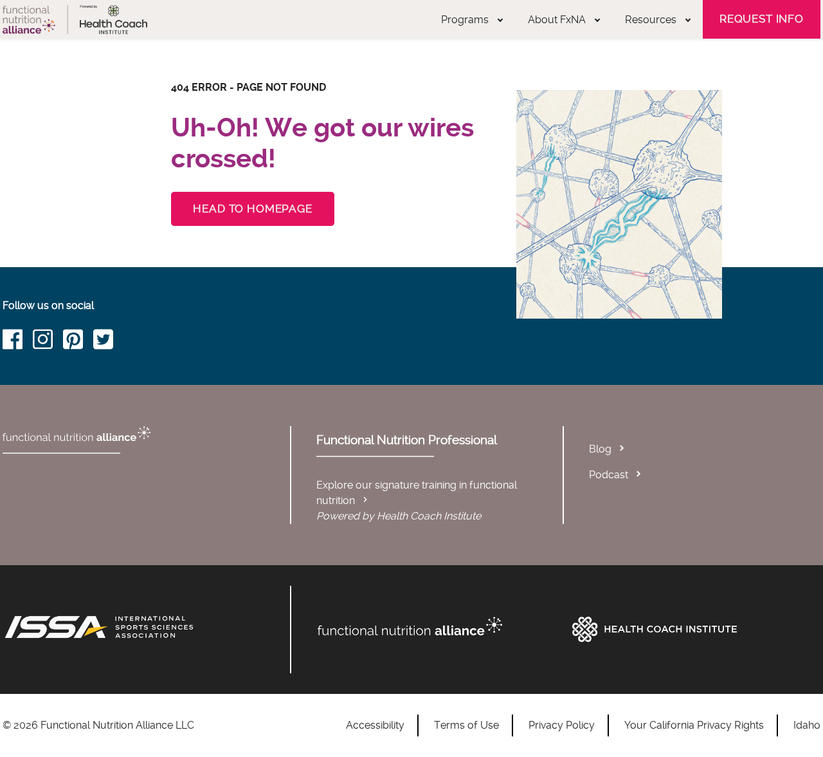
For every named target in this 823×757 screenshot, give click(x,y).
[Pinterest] (78, 341)
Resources (650, 20)
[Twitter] (108, 341)
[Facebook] (18, 341)
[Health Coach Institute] (693, 629)
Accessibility (375, 725)
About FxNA (557, 20)
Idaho (806, 725)
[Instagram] (48, 341)
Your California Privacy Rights (694, 725)
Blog (600, 449)
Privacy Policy (562, 725)
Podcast (608, 475)
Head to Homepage (252, 208)
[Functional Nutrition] (438, 626)
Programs (465, 20)
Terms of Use (466, 725)
